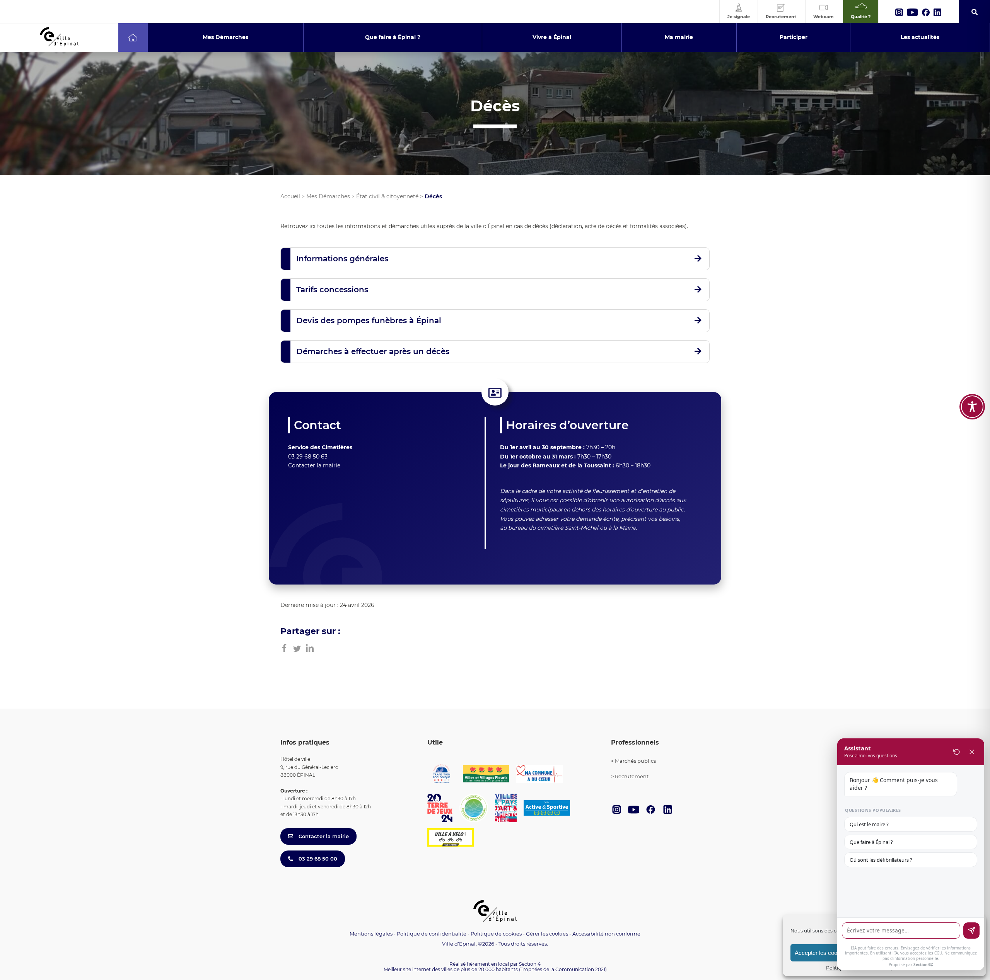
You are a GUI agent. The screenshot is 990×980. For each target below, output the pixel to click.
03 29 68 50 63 (308, 456)
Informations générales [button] (342, 258)
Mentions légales (371, 934)
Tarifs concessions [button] (332, 289)
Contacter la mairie (314, 465)
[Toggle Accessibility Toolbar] (972, 407)
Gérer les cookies (547, 934)
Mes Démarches (328, 196)
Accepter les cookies (821, 952)
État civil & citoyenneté (387, 196)
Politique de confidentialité (431, 934)
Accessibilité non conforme (606, 934)
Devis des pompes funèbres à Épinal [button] (368, 320)
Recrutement (632, 776)
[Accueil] (132, 37)
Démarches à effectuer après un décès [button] (372, 351)
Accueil (290, 196)
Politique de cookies (496, 934)
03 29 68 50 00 (317, 859)
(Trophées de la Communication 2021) (563, 969)
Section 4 (530, 964)
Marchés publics (635, 761)
